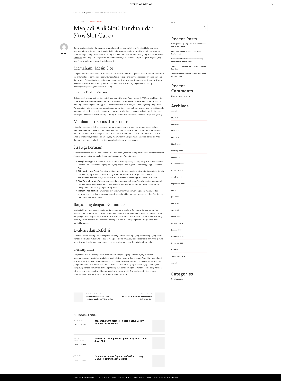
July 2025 (174, 190)
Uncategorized (96, 22)
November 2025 (177, 170)
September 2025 (178, 183)
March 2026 (176, 144)
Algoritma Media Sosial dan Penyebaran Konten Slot (187, 52)
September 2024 (178, 256)
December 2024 (177, 236)
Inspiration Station (140, 4)
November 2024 (177, 243)
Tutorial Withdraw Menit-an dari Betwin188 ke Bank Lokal (188, 75)
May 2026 (175, 131)
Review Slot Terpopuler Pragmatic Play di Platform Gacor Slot (120, 339)
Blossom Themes (151, 377)
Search (174, 22)
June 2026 (175, 124)
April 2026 (175, 137)
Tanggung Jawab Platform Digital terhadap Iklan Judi (188, 67)
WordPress (173, 377)
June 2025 (175, 197)
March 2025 (176, 216)
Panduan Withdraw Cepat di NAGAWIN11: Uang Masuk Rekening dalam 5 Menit (118, 357)
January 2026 (176, 157)
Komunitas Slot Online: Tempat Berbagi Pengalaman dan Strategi (187, 60)
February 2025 (177, 223)
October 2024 (176, 249)
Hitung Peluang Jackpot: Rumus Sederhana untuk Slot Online (188, 45)
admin (64, 53)
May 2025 (175, 203)
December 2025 (177, 164)
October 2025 (176, 177)
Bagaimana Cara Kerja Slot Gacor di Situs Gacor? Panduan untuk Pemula (119, 322)
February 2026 (177, 150)
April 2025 (175, 210)
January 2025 (176, 230)
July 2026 (174, 117)
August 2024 (176, 263)
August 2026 (176, 111)
